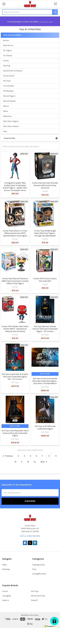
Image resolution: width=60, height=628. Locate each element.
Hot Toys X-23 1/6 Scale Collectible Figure (45, 427)
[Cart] (56, 4)
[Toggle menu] (4, 4)
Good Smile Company (12, 71)
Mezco (6, 106)
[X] (30, 543)
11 (21, 462)
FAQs (4, 565)
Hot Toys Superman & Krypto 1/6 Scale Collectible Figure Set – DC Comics (15, 376)
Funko (6, 60)
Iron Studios (8, 86)
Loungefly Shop (39, 574)
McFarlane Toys (38, 596)
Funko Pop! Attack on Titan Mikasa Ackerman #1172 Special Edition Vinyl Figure (15, 233)
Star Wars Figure (10, 121)
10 (15, 462)
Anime (6, 40)
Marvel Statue (9, 101)
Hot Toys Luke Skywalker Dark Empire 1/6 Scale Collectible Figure (15, 433)
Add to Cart (45, 374)
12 (28, 462)
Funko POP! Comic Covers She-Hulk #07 (45, 279)
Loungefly (6, 596)
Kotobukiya (8, 91)
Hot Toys (7, 81)
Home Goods (8, 76)
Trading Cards (38, 565)
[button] (56, 138)
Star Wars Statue (11, 126)
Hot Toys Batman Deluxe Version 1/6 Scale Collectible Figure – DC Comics (45, 329)
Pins (34, 569)
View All (34, 600)
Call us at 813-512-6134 (30, 536)
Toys (5, 131)
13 (35, 462)
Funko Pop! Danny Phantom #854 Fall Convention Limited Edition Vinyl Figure (15, 281)
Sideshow (7, 116)
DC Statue (7, 55)
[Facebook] (25, 543)
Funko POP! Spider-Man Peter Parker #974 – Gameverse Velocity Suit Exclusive (15, 329)
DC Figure (7, 50)
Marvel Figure (9, 96)
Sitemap (6, 569)
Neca (5, 111)
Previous (9, 456)
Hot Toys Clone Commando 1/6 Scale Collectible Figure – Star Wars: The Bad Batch (45, 381)
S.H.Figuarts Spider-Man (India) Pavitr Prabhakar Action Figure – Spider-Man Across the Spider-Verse (15, 187)
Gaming (6, 65)
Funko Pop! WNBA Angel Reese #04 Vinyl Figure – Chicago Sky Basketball (45, 233)
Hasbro (5, 600)
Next (42, 462)
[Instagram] (35, 543)
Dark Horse (8, 45)
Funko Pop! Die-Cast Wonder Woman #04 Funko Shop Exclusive (45, 185)
